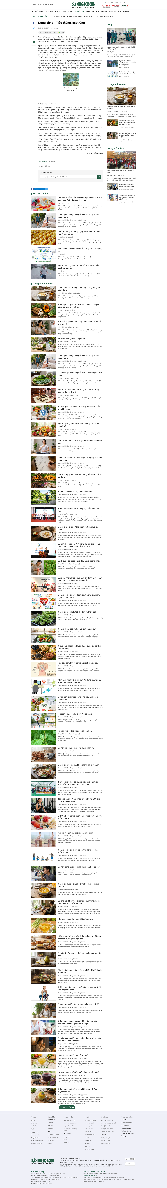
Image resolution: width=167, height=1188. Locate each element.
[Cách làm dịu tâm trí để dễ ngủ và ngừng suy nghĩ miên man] (43, 463)
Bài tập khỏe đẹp (89, 1149)
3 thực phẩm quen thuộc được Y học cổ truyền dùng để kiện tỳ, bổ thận (78, 305)
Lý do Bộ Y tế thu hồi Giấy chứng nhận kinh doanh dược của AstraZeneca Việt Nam (80, 198)
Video (65, 1139)
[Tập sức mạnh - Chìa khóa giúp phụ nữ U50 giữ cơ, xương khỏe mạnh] (43, 805)
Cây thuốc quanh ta (69, 1126)
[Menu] (131, 11)
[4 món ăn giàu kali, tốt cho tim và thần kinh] (43, 618)
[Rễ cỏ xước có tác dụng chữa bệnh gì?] (43, 737)
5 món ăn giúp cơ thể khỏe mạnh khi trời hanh (78, 765)
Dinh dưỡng (95, 11)
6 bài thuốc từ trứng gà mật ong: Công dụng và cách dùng (79, 288)
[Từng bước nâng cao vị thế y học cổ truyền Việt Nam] (43, 514)
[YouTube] (112, 2)
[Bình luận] (33, 42)
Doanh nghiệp (125, 1125)
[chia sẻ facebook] (33, 23)
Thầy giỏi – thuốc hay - (65, 293)
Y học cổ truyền (79, 11)
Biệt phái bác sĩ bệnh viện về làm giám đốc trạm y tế (80, 249)
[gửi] (99, 177)
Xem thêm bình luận (44, 166)
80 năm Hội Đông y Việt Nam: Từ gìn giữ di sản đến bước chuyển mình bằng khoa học (79, 545)
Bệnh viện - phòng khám (74, 16)
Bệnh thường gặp (89, 1123)
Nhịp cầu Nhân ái (126, 1128)
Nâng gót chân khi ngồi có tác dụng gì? (75, 833)
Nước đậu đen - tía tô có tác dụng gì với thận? (78, 1072)
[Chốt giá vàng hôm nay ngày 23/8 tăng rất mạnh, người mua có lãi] (43, 237)
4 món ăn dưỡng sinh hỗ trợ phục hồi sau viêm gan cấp (78, 885)
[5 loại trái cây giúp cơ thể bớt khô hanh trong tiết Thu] (43, 959)
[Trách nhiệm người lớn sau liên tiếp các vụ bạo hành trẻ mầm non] (112, 197)
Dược (71, 11)
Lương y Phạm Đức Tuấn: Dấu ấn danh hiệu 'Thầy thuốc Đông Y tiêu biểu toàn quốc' (80, 579)
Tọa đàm (50, 1122)
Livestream (51, 1128)
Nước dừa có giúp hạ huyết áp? (72, 338)
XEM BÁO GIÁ (101, 1171)
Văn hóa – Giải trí (126, 1131)
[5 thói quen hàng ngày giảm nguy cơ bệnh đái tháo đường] (43, 220)
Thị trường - (62, 237)
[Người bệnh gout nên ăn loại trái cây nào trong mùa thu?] (43, 429)
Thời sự (41, 11)
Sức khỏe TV (57, 11)
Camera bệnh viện (36, 1143)
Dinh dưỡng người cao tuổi (108, 1123)
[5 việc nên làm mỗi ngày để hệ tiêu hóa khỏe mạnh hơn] (43, 703)
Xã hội (33, 1120)
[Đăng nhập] (124, 2)
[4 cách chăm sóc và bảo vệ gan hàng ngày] (43, 635)
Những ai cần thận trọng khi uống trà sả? (76, 919)
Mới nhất (52, 161)
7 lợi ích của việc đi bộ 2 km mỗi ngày (75, 491)
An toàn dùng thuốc (53, 1134)
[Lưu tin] (33, 37)
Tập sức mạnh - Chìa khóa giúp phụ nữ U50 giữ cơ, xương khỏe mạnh (79, 800)
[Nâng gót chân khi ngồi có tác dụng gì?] (43, 839)
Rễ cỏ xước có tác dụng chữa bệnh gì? (75, 731)
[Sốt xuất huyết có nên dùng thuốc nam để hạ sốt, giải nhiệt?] (43, 327)
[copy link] (33, 32)
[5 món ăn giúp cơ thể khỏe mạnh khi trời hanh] (43, 771)
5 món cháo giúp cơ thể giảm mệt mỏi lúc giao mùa (78, 528)
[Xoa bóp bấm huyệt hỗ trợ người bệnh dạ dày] (43, 669)
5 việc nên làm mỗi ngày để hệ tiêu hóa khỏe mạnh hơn (78, 698)
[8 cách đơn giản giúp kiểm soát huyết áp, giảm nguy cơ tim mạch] (43, 601)
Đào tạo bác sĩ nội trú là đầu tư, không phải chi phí (127, 185)
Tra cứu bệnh (49, 11)
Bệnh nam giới (89, 1128)
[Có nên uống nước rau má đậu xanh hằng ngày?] (43, 873)
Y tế (36, 11)
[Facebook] (129, 1159)
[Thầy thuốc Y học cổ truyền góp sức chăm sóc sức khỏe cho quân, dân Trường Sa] (43, 788)
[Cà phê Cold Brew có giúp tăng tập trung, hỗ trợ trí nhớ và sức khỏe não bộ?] (43, 907)
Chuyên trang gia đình (127, 1133)
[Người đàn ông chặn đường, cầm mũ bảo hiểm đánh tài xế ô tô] (43, 271)
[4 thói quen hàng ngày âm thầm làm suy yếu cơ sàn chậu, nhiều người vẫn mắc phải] (43, 1027)
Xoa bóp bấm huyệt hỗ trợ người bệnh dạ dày (78, 663)
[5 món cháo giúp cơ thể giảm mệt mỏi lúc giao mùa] (43, 533)
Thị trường (126, 11)
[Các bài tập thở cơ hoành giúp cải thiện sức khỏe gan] (43, 446)
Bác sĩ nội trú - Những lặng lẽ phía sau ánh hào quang (121, 171)
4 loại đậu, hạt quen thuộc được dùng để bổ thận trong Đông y (80, 647)
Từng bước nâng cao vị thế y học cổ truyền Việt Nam (79, 509)
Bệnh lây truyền (105, 1143)
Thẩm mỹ (87, 1146)
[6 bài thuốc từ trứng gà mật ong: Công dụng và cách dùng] (43, 293)
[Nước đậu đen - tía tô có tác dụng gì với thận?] (43, 1078)
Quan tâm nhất (42, 161)
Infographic (67, 1142)
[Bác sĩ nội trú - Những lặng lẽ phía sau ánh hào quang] (121, 160)
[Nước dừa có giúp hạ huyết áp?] (43, 344)
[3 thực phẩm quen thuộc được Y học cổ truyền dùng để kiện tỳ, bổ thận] (43, 310)
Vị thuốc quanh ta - (64, 310)
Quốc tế (33, 1126)
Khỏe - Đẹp (104, 11)
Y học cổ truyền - (63, 514)
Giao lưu (50, 1125)
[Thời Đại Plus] (124, 6)
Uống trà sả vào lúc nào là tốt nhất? (74, 1055)
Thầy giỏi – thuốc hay (58, 16)
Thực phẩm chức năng (107, 1131)
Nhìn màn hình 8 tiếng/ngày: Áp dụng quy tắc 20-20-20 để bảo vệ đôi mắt (80, 681)
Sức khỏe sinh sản (106, 1140)
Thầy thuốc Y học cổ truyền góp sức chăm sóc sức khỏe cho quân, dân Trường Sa (78, 783)
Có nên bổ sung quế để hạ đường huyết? (76, 748)
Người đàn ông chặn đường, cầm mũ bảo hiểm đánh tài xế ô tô (79, 266)
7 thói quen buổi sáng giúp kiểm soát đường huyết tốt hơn (77, 1090)
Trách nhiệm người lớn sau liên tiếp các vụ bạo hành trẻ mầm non (127, 197)
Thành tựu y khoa (36, 1135)
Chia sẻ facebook (39, 189)
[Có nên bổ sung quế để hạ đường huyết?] (43, 754)
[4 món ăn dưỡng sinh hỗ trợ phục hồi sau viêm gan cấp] (43, 890)
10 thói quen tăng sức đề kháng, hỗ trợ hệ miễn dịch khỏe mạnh (79, 407)
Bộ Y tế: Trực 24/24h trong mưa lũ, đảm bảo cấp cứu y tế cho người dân (127, 62)
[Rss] (133, 1159)
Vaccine (50, 1143)
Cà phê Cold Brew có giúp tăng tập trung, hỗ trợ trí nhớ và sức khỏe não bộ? (79, 902)
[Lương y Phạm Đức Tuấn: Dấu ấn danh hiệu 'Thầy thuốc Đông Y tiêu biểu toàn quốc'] (43, 584)
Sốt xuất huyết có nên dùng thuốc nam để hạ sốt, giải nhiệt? (80, 322)
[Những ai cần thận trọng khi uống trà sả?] (43, 925)
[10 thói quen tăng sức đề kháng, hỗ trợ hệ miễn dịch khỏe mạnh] (43, 412)
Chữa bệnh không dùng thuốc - (68, 220)
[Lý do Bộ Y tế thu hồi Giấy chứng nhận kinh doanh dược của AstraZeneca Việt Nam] (43, 203)
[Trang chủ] (32, 11)
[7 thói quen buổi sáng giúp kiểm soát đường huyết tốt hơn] (43, 1095)
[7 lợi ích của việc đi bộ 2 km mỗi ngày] (43, 497)
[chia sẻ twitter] (33, 28)
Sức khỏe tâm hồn (90, 1134)
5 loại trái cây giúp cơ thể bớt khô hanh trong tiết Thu (79, 954)
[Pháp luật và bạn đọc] (115, 6)
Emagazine (67, 1137)
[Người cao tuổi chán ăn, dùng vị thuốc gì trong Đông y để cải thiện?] (43, 395)
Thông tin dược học (53, 1137)
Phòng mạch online (115, 11)
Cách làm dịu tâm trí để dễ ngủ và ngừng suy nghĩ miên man (80, 458)
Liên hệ (130, 1164)
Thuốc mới (51, 1140)
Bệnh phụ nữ (88, 1126)
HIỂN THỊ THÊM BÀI (67, 1107)
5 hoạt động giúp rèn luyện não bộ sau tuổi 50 (78, 1004)
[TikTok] (106, 2)
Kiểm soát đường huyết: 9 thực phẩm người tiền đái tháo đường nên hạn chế (79, 937)
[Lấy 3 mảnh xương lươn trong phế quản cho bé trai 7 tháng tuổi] (121, 36)
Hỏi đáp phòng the (106, 1138)
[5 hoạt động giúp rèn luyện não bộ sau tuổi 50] (43, 1010)
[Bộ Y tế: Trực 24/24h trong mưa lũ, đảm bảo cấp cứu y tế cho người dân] (112, 63)
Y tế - (60, 203)
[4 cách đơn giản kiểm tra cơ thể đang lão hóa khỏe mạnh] (43, 856)
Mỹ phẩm (87, 1143)
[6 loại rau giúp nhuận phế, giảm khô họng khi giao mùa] (43, 378)
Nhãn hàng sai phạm (126, 1122)
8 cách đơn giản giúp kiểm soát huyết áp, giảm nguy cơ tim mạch (79, 596)
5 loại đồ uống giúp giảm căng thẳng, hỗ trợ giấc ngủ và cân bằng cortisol (79, 1039)
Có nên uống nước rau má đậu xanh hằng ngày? (79, 867)
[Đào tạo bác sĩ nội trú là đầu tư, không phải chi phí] (112, 186)
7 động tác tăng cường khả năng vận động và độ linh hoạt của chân (79, 988)
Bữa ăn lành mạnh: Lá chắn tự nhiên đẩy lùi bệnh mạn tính (80, 971)
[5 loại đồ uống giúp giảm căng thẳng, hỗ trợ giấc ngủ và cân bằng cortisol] (43, 1044)
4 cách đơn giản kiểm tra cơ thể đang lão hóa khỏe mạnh (78, 851)
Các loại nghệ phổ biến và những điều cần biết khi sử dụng (80, 475)
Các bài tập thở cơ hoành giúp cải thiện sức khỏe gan (80, 441)
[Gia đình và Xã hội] (106, 6)
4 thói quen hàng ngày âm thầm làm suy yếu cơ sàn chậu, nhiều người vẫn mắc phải (79, 1022)
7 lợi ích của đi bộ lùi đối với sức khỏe (75, 714)
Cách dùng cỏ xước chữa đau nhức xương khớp (79, 561)
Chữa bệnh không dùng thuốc (104, 16)
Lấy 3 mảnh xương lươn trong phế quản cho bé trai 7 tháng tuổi (121, 48)
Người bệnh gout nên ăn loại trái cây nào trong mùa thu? (79, 424)
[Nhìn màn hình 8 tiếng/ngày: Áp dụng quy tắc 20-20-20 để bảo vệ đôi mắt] (43, 686)
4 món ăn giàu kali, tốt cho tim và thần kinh (77, 612)
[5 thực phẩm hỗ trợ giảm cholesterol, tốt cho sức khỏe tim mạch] (43, 822)
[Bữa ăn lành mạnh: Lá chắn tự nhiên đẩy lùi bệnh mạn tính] (43, 976)
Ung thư (87, 1137)
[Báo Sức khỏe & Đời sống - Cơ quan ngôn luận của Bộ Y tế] (83, 4)
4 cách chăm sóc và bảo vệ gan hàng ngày (77, 629)
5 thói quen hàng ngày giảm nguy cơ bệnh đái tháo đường (78, 215)
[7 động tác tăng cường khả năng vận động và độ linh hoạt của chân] (43, 993)
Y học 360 (66, 11)
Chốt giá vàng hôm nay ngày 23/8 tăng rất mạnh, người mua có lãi (79, 232)
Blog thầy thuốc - (112, 175)
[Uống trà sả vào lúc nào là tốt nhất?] (43, 1061)
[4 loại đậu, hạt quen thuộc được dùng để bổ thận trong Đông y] (43, 652)
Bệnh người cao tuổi (90, 1120)
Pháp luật (34, 1123)
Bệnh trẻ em (88, 1131)
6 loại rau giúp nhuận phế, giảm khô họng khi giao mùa (80, 373)
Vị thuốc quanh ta (89, 16)
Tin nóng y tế (35, 1132)
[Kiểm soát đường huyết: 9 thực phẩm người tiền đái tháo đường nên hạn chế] (43, 942)
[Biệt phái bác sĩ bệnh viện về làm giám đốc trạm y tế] (43, 254)
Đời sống (123, 1136)
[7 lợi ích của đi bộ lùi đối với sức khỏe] (43, 720)
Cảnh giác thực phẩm (107, 1128)
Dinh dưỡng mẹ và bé (107, 1120)
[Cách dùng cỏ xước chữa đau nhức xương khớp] (43, 567)
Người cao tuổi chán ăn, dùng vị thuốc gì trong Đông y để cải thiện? (78, 390)
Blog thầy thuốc (117, 148)
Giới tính (88, 11)
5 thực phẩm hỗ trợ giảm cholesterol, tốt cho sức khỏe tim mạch (80, 817)
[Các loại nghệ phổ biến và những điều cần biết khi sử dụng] (43, 480)
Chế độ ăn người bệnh (107, 1126)
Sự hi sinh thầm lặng (37, 1140)
